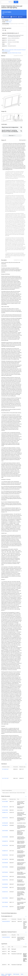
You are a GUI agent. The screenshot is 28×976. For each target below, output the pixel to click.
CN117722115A (5, 778)
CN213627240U (5, 845)
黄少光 (10, 21)
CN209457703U (5, 879)
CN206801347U (5, 850)
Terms (22, 974)
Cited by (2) (6, 49)
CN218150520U (5, 887)
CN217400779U (5, 859)
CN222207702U (5, 876)
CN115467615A (5, 769)
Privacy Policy (3, 975)
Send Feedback (8, 974)
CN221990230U (5, 902)
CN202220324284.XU (6, 921)
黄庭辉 (7, 21)
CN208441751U (5, 812)
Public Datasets (16, 974)
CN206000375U (5, 841)
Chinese (10, 19)
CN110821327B (5, 806)
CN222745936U (5, 898)
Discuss (19, 52)
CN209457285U (5, 855)
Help (9, 975)
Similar (21, 16)
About (2, 974)
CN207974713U (5, 817)
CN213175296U (5, 906)
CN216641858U (5, 810)
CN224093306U (5, 884)
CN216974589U (5, 801)
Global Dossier (15, 52)
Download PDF (7, 16)
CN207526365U (5, 872)
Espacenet (10, 52)
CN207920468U (5, 830)
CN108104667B (5, 823)
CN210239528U (5, 836)
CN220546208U (5, 862)
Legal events (11, 49)
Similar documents (17, 49)
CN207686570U (5, 825)
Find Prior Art (14, 16)
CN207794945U (5, 866)
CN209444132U (5, 891)
